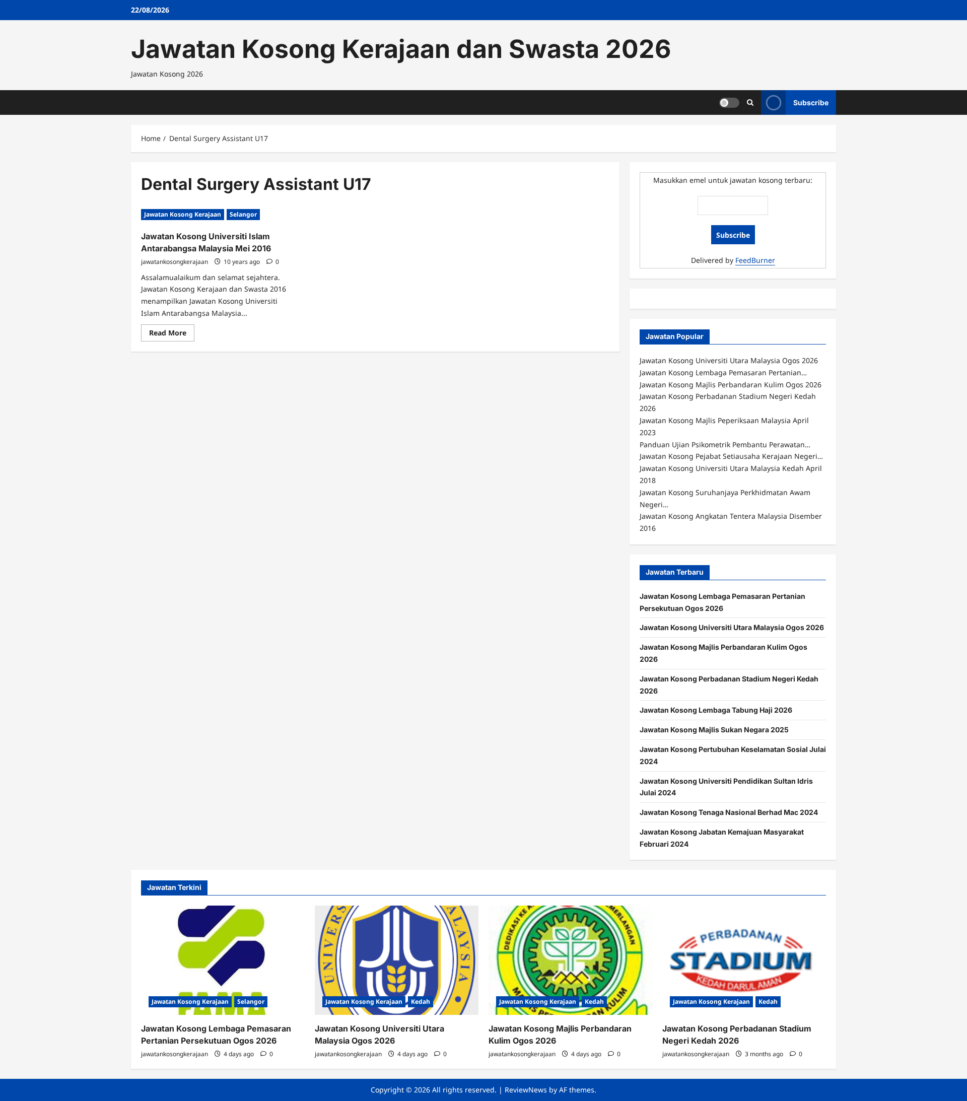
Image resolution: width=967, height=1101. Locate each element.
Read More (171, 334)
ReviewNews (526, 1089)
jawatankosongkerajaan (174, 261)
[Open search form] (750, 102)
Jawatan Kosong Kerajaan (182, 214)
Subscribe (810, 102)
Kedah (420, 1001)
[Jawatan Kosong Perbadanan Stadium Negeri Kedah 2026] (744, 960)
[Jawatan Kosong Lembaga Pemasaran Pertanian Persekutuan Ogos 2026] (223, 960)
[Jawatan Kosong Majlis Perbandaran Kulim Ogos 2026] (570, 960)
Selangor (243, 214)
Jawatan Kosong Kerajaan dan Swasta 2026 (401, 49)
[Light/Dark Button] (729, 102)
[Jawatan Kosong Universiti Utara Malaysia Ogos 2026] (396, 960)
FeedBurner (755, 260)
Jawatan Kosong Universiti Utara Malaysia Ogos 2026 (732, 627)
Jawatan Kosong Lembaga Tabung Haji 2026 (716, 710)
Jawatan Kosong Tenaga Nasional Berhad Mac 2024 (729, 812)
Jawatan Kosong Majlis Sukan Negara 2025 (714, 729)
